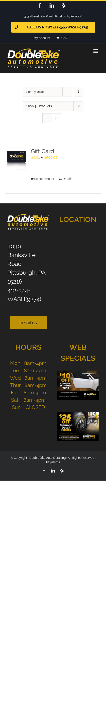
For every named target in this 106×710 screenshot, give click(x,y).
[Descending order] (78, 92)
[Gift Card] (16, 159)
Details (67, 179)
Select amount (44, 179)
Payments (53, 462)
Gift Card (42, 151)
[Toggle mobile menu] (96, 51)
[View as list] (57, 118)
